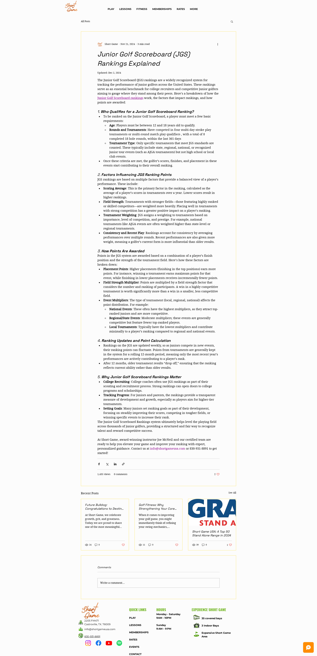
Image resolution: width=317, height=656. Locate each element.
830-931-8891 (92, 636)
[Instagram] (88, 643)
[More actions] (218, 44)
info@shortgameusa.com (99, 629)
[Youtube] (109, 643)
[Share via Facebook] (99, 464)
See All (232, 492)
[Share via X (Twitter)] (107, 464)
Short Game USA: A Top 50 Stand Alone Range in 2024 (211, 533)
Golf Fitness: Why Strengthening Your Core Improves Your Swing (157, 506)
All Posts (85, 21)
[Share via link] (123, 464)
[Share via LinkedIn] (115, 464)
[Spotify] (119, 643)
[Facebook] (98, 643)
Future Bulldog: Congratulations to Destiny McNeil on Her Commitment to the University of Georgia (104, 506)
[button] (111, 9)
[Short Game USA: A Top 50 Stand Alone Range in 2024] (212, 512)
